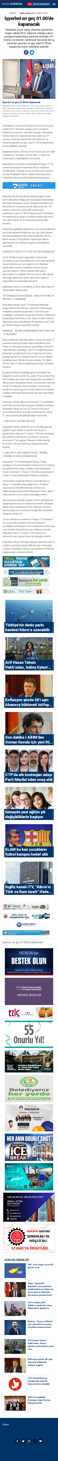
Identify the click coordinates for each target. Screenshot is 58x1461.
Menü (54, 4)
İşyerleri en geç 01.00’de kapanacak (21, 102)
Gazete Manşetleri (41, 4)
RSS (34, 1441)
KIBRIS (13, 13)
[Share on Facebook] (26, 52)
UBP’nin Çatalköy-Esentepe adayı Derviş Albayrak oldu (39, 1400)
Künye (6, 1424)
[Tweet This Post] (31, 52)
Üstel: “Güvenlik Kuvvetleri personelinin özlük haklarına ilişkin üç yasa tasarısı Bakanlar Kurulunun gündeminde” (40, 1289)
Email (40, 1441)
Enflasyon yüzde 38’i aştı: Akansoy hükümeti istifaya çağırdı (40, 1362)
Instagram (29, 1441)
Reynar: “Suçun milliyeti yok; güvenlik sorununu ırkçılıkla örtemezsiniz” (40, 1324)
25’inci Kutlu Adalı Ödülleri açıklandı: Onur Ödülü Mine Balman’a (40, 1305)
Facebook (17, 1441)
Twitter (23, 1441)
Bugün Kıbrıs (12, 4)
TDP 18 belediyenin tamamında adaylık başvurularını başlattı (39, 1381)
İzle (29, 4)
